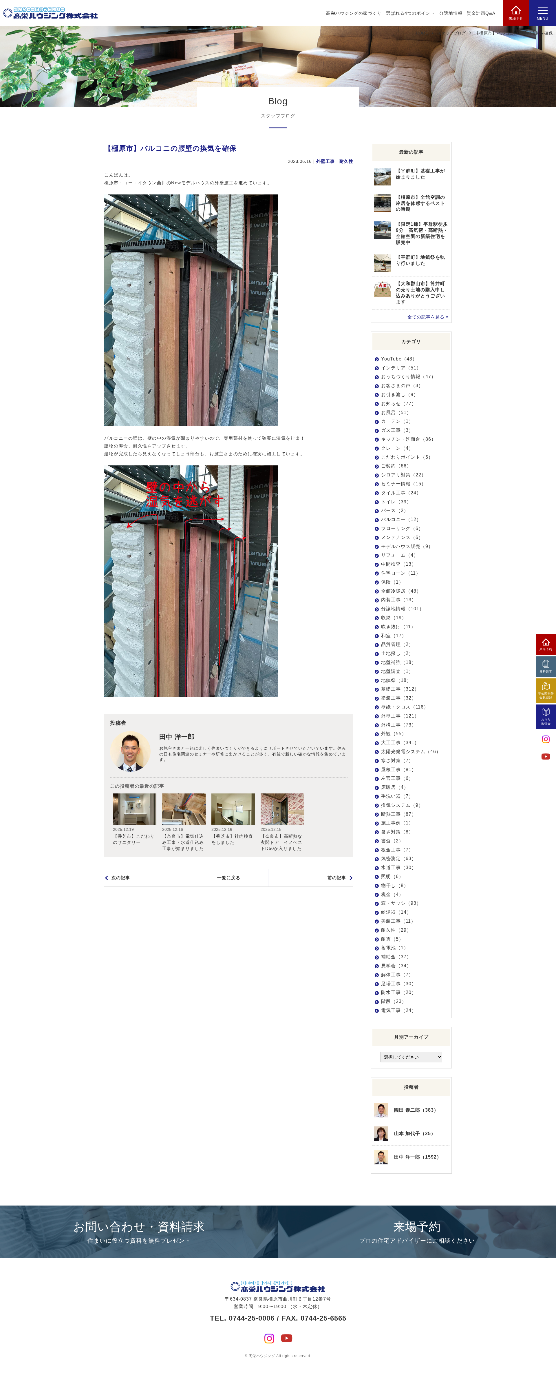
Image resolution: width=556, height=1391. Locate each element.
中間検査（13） (398, 564)
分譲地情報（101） (402, 608)
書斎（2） (392, 840)
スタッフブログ (451, 33)
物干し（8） (395, 885)
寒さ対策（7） (397, 760)
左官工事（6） (397, 778)
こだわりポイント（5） (407, 457)
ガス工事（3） (397, 430)
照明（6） (392, 876)
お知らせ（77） (398, 403)
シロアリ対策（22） (403, 474)
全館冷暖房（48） (401, 591)
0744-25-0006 (252, 1318)
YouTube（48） (399, 358)
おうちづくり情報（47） (408, 376)
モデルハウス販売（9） (407, 546)
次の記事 (120, 877)
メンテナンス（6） (402, 537)
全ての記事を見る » (428, 316)
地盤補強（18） (398, 662)
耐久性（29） (396, 930)
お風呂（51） (396, 412)
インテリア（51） (401, 367)
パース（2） (395, 510)
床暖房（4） (395, 787)
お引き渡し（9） (399, 394)
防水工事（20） (398, 992)
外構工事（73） (398, 724)
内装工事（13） (398, 599)
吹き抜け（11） (398, 626)
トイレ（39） (396, 501)
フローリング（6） (402, 528)
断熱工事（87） (398, 814)
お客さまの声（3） (402, 385)
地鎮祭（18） (396, 680)
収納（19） (394, 617)
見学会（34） (396, 965)
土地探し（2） (397, 653)
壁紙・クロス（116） (405, 706)
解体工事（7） (397, 974)
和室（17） (394, 635)
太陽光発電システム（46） (411, 751)
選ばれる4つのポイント (410, 13)
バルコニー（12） (401, 519)
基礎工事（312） (400, 689)
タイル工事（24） (401, 492)
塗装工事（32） (398, 698)
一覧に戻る (228, 877)
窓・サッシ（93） (401, 903)
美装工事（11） (398, 921)
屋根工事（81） (398, 769)
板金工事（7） (397, 849)
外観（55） (394, 733)
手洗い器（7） (397, 796)
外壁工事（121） (400, 715)
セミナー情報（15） (403, 483)
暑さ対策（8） (397, 831)
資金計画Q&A (481, 13)
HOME (422, 33)
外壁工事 (325, 161)
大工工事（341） (400, 742)
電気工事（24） (398, 1010)
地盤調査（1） (397, 671)
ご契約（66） (396, 465)
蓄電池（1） (395, 947)
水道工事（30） (398, 867)
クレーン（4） (397, 448)
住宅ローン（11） (401, 573)
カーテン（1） (397, 421)
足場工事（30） (398, 983)
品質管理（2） (397, 644)
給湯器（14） (396, 912)
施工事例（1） (397, 822)
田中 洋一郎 (177, 736)
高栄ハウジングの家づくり (354, 13)
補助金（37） (396, 956)
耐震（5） (392, 939)
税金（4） (392, 894)
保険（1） (392, 582)
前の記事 (337, 877)
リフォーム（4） (399, 555)
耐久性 (346, 161)
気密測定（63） (398, 858)
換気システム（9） (402, 805)
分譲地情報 (450, 13)
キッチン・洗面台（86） (408, 439)
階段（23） (394, 1001)
